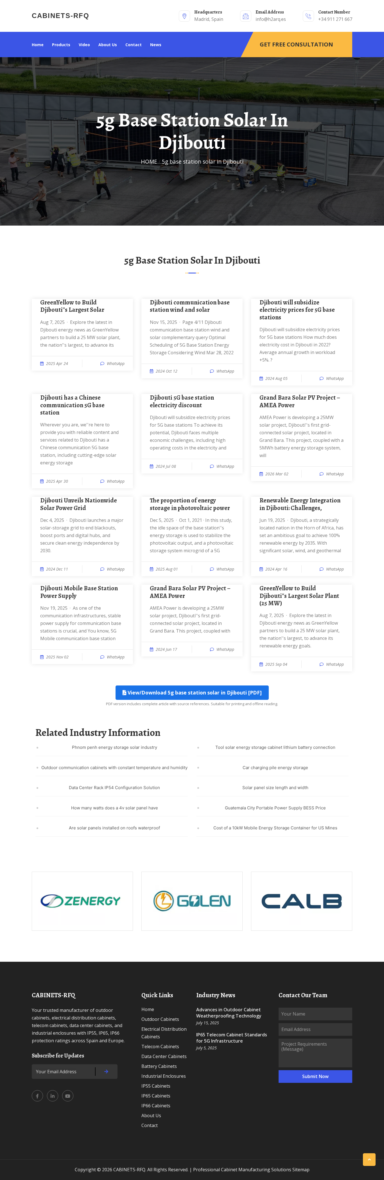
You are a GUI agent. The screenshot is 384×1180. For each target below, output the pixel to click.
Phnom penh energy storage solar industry (114, 747)
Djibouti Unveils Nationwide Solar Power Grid (78, 504)
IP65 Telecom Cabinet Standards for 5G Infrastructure (231, 1038)
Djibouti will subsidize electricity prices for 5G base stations (297, 310)
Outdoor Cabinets (160, 1019)
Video (84, 44)
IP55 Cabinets (155, 1086)
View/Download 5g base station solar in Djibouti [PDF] (194, 692)
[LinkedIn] (52, 1095)
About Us (107, 44)
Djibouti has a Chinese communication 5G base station (72, 405)
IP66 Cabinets (155, 1106)
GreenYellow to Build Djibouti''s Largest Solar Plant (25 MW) (299, 596)
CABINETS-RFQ (60, 15)
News (155, 44)
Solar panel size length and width (275, 787)
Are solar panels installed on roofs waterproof (114, 828)
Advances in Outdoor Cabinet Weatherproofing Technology (228, 1013)
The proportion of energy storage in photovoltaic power (190, 504)
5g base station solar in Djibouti (202, 161)
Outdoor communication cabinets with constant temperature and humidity (114, 767)
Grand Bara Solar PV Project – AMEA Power (299, 401)
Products (61, 44)
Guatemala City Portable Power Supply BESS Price (275, 808)
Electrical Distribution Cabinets (164, 1033)
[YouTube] (67, 1095)
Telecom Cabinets (160, 1046)
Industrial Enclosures (163, 1076)
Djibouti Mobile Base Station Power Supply (79, 592)
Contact (133, 44)
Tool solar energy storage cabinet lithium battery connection (275, 747)
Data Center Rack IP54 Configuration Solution (114, 787)
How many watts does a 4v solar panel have (114, 808)
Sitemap (301, 1169)
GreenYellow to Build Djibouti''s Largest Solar (72, 306)
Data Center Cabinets (164, 1056)
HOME (149, 161)
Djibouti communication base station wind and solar (190, 306)
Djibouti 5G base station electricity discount (182, 401)
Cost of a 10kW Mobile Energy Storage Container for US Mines (275, 828)
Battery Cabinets (159, 1066)
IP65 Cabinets (155, 1096)
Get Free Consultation (296, 44)
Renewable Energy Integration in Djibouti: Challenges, (299, 504)
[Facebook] (37, 1095)
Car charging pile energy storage (275, 767)
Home (38, 44)
